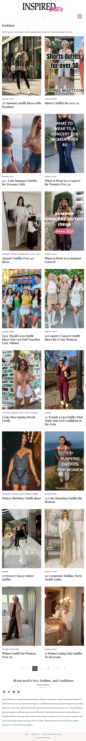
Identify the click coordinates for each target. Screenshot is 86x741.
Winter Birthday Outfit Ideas (21, 498)
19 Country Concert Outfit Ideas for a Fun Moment (62, 337)
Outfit (11, 99)
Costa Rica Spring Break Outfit (18, 419)
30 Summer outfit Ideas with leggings (21, 105)
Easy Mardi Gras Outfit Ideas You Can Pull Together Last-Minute (21, 339)
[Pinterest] (19, 692)
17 (58, 668)
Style (11, 176)
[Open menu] (43, 16)
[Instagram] (14, 692)
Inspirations (24, 254)
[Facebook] (4, 692)
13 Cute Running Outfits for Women (63, 500)
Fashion (5, 99)
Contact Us (35, 734)
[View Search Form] (79, 16)
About (27, 734)
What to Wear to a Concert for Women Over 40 (62, 182)
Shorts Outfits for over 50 (62, 103)
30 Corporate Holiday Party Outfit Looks (63, 577)
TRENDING (28, 494)
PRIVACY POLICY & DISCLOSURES (51, 734)
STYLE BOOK (34, 413)
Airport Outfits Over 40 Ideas (18, 260)
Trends (35, 494)
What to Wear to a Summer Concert (63, 260)
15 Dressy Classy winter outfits (18, 577)
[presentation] (21, 65)
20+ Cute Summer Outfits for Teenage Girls (19, 182)
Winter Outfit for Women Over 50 (19, 655)
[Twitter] (9, 692)
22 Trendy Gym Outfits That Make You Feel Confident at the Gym (64, 420)
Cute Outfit (6, 254)
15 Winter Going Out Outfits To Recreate (63, 655)
